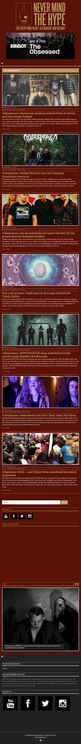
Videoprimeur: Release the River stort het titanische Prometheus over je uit (33, 174)
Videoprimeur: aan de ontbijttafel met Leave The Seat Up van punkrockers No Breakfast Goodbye (38, 234)
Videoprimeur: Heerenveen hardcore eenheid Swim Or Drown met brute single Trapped (38, 115)
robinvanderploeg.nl (40, 737)
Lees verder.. (6, 129)
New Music (12, 110)
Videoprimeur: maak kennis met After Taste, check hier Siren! (39, 415)
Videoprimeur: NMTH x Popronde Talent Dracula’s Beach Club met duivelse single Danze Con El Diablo (33, 647)
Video (18, 110)
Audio (6, 289)
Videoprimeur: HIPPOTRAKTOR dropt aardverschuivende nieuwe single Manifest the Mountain (36, 354)
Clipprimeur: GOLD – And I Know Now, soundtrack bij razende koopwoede (39, 473)
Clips (6, 110)
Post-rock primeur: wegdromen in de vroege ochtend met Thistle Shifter (36, 294)
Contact (4, 668)
